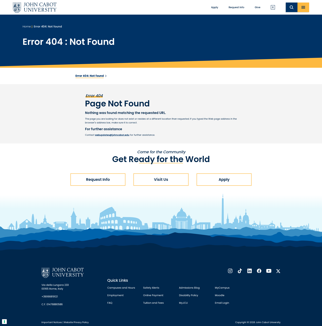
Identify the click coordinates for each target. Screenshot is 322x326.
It (273, 7)
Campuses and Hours (121, 287)
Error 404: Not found (48, 26)
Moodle (219, 295)
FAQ (109, 303)
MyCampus (222, 287)
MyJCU (183, 303)
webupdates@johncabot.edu (112, 134)
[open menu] (303, 7)
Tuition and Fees (153, 303)
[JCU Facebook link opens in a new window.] (259, 271)
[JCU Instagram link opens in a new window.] (230, 271)
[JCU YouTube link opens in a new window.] (268, 271)
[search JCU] (291, 7)
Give (257, 7)
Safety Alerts (151, 287)
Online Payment (153, 295)
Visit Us (161, 179)
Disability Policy (188, 295)
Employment (115, 295)
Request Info (236, 7)
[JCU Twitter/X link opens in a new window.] (278, 271)
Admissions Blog (189, 287)
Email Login (222, 303)
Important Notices (52, 322)
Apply (214, 7)
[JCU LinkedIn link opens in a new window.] (249, 271)
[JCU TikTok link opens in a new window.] (239, 271)
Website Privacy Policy (76, 322)
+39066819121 (50, 296)
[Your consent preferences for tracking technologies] (4, 321)
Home (27, 26)
